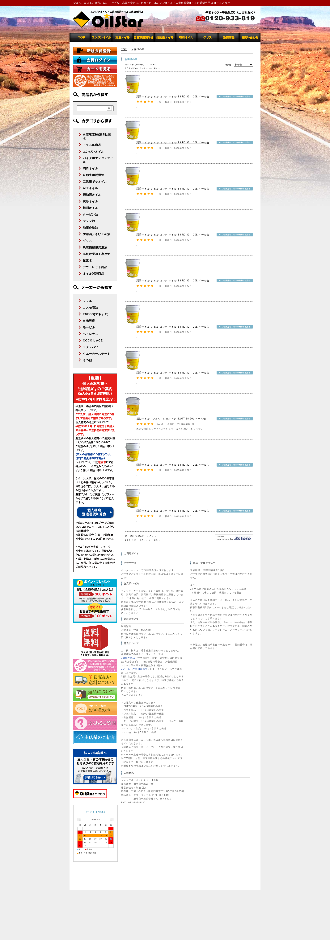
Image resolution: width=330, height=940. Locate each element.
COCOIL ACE (93, 340)
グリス (87, 240)
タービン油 (90, 214)
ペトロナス (90, 333)
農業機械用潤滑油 (95, 247)
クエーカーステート (96, 353)
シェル (87, 301)
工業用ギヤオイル (95, 181)
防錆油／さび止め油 (96, 234)
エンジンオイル (93, 151)
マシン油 (89, 221)
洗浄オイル (90, 201)
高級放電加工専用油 (96, 253)
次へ (136, 68)
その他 (87, 360)
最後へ (157, 68)
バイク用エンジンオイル (98, 159)
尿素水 (87, 260)
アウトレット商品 (95, 267)
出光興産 (89, 320)
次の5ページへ (146, 68)
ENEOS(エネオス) (95, 314)
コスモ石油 (90, 307)
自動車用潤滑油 (93, 175)
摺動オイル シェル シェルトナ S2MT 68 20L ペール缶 (171, 418)
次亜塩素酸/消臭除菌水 (97, 136)
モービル (89, 327)
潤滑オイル (90, 168)
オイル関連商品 (93, 273)
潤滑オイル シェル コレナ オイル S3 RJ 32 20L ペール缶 (172, 96)
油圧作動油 (90, 227)
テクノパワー (92, 347)
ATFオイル (90, 188)
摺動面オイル (92, 194)
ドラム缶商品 (92, 144)
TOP (124, 49)
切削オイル (90, 207)
